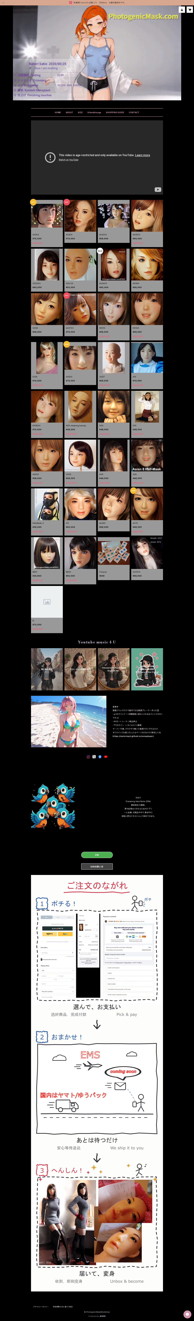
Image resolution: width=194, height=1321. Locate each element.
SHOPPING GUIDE (115, 112)
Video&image (94, 112)
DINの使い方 (97, 866)
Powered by (94, 1316)
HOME (58, 112)
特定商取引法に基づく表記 (63, 1307)
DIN (97, 855)
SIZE (80, 112)
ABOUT (69, 112)
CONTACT (134, 112)
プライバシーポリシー (41, 1307)
